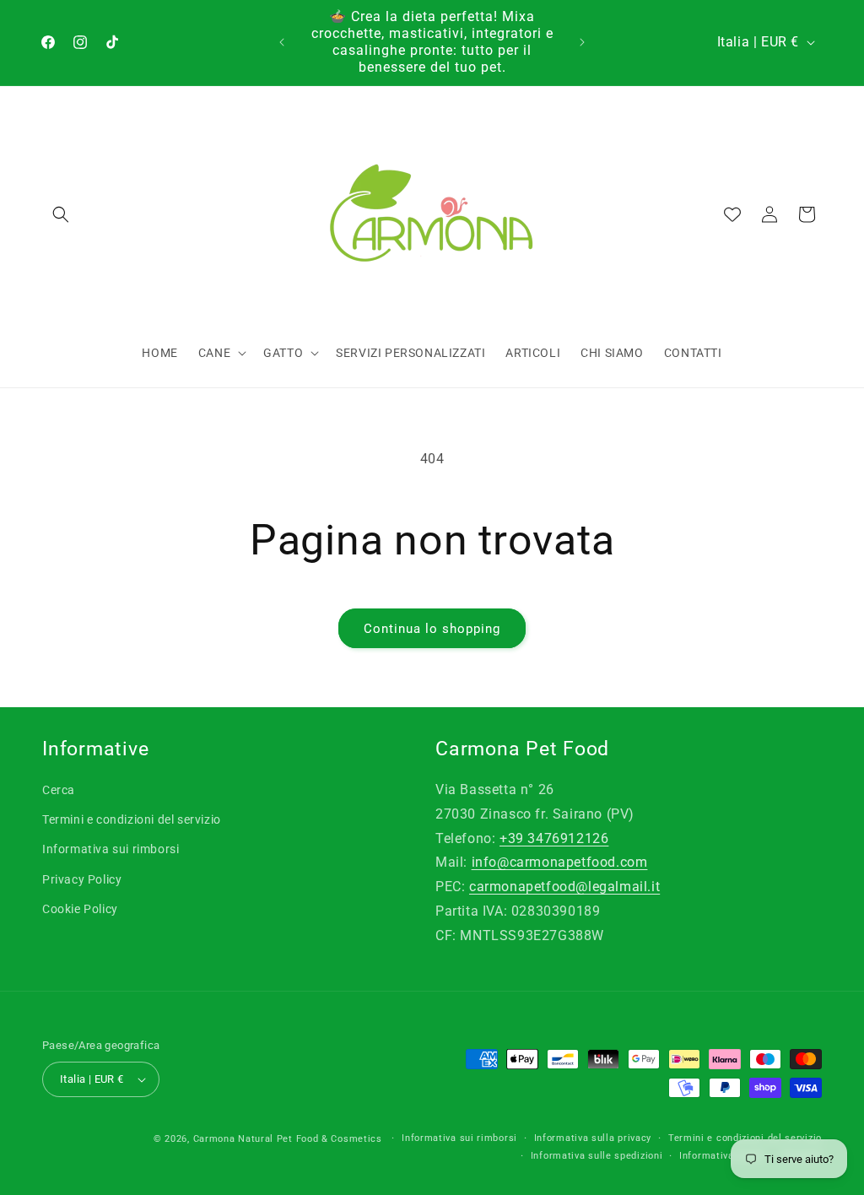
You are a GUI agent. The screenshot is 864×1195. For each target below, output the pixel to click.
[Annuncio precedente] (281, 42)
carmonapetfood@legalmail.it (564, 887)
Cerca (58, 790)
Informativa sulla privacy (593, 1138)
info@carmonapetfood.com (560, 862)
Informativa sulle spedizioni (597, 1155)
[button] (60, 214)
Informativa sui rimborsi (110, 849)
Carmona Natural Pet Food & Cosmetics (289, 1138)
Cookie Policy (80, 909)
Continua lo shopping (432, 628)
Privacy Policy (82, 879)
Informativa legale (722, 1155)
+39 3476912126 (554, 838)
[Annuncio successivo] (582, 42)
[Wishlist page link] (732, 214)
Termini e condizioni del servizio (131, 819)
